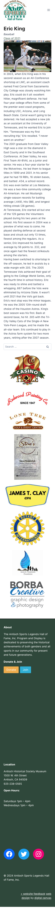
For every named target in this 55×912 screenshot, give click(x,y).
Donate (11, 669)
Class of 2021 (12, 38)
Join (25, 669)
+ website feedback (33, 893)
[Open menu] (48, 10)
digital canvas (42, 897)
